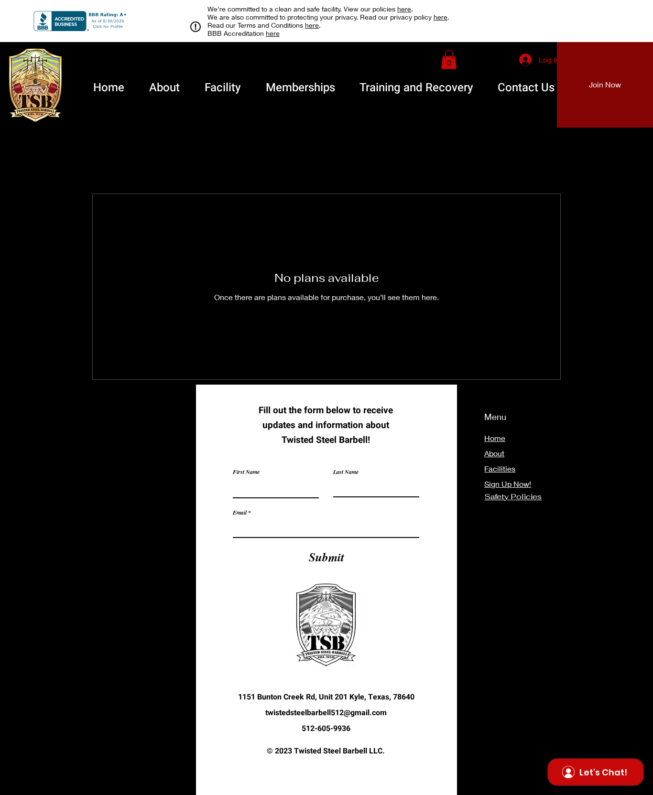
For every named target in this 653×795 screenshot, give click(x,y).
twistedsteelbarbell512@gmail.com (326, 713)
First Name (246, 472)
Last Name (346, 472)
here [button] (404, 9)
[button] (449, 59)
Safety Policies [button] (513, 497)
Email (240, 513)
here (440, 17)
